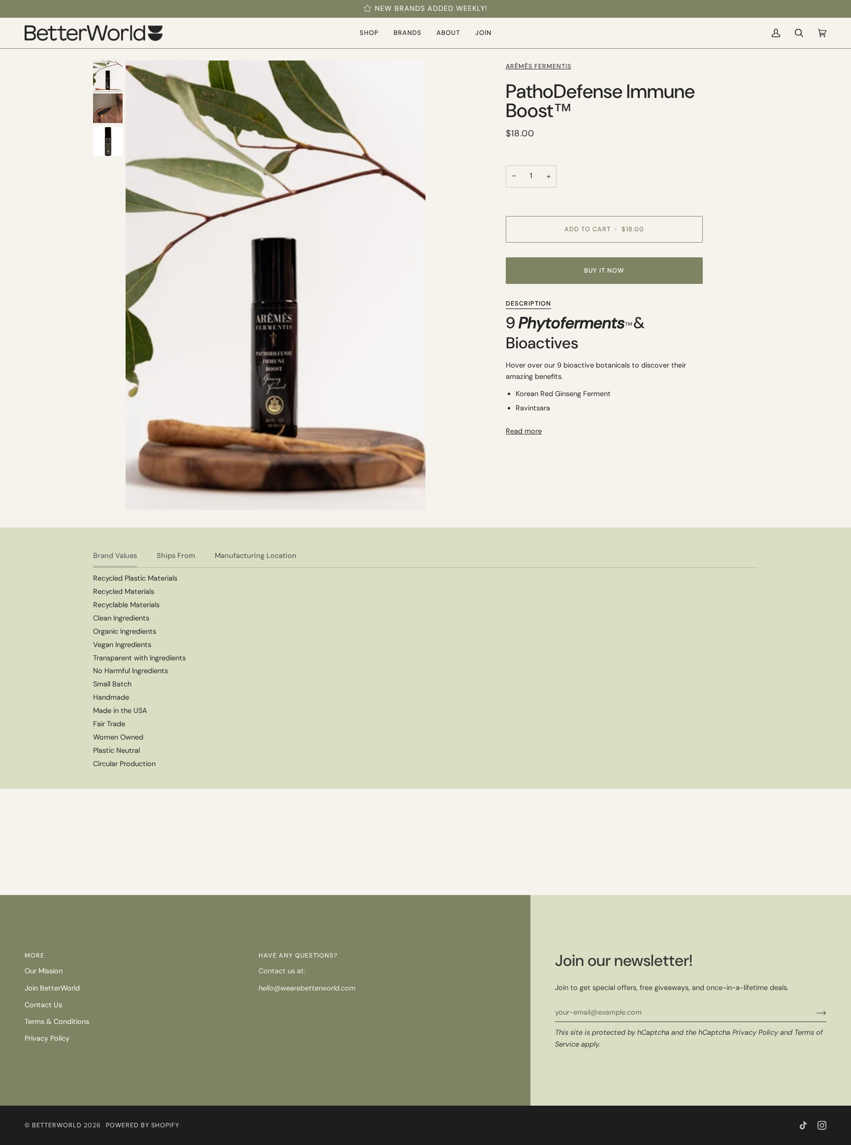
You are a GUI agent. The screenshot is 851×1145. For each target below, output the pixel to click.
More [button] (34, 955)
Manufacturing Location (255, 555)
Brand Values (115, 555)
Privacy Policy (755, 1032)
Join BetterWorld (52, 988)
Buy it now (604, 270)
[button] (369, 33)
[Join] (813, 1013)
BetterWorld (57, 1125)
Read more (524, 431)
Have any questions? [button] (298, 955)
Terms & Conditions (57, 1021)
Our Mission (44, 971)
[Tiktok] (803, 1125)
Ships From (176, 555)
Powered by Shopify (142, 1125)
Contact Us (43, 1005)
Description (528, 303)
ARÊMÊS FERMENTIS (538, 66)
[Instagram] (822, 1125)
